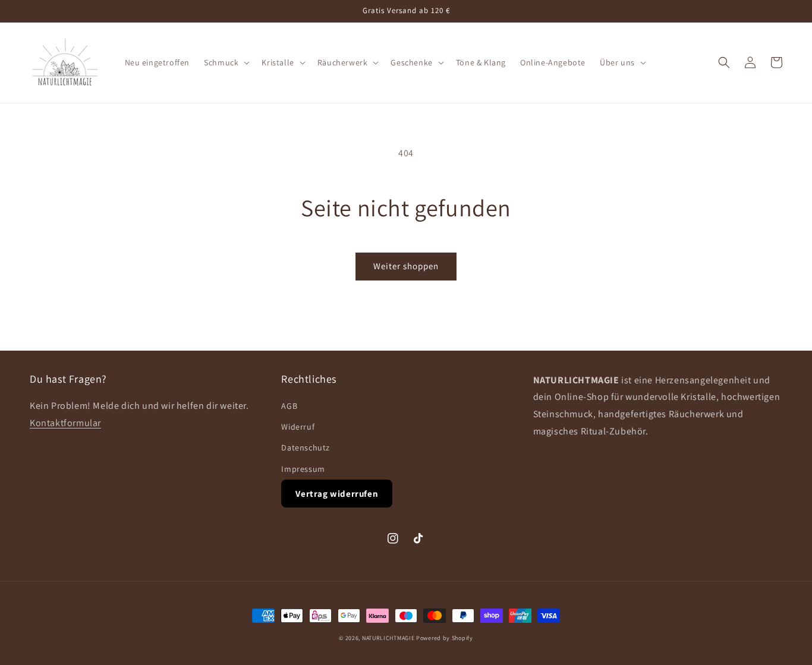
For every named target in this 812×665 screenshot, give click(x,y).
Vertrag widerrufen (336, 493)
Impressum (303, 469)
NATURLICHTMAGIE (388, 638)
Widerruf (297, 426)
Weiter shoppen (406, 266)
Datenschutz (305, 447)
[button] (225, 62)
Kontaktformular (65, 423)
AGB (289, 406)
